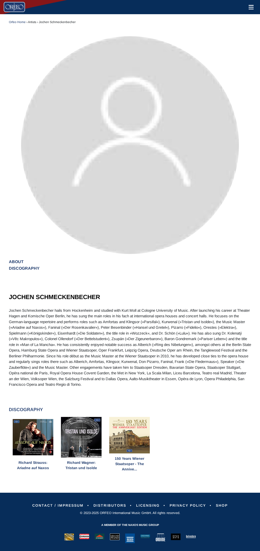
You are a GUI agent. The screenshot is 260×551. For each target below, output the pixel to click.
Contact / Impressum (58, 505)
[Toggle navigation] (250, 7)
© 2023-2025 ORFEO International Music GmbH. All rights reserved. (130, 513)
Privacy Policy (188, 505)
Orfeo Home (17, 22)
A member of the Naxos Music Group (130, 524)
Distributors (109, 505)
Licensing (148, 505)
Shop (222, 505)
